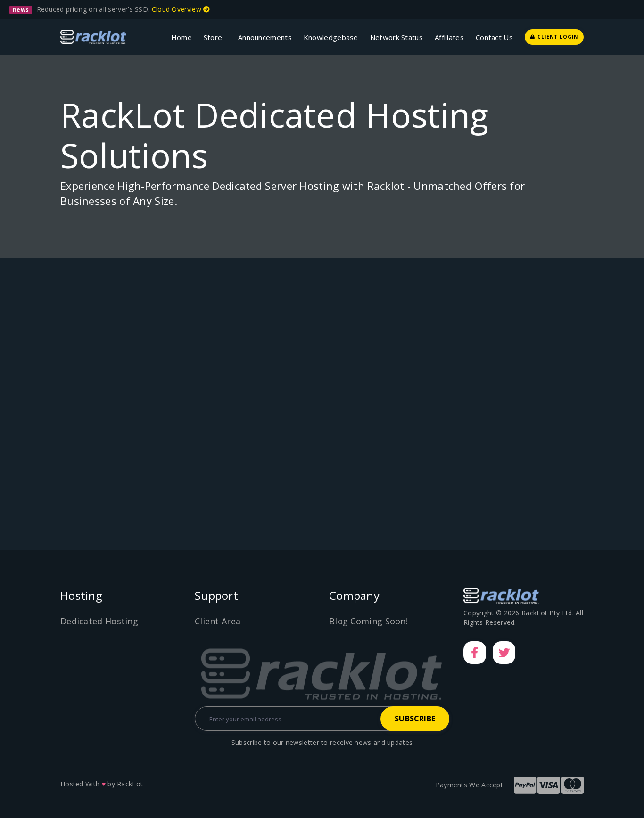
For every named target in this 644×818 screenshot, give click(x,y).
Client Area (217, 621)
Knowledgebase (331, 37)
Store (215, 37)
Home (181, 37)
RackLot (130, 783)
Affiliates (449, 37)
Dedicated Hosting (99, 621)
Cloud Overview (178, 9)
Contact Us (494, 37)
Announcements (265, 37)
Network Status (396, 37)
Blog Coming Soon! (368, 621)
